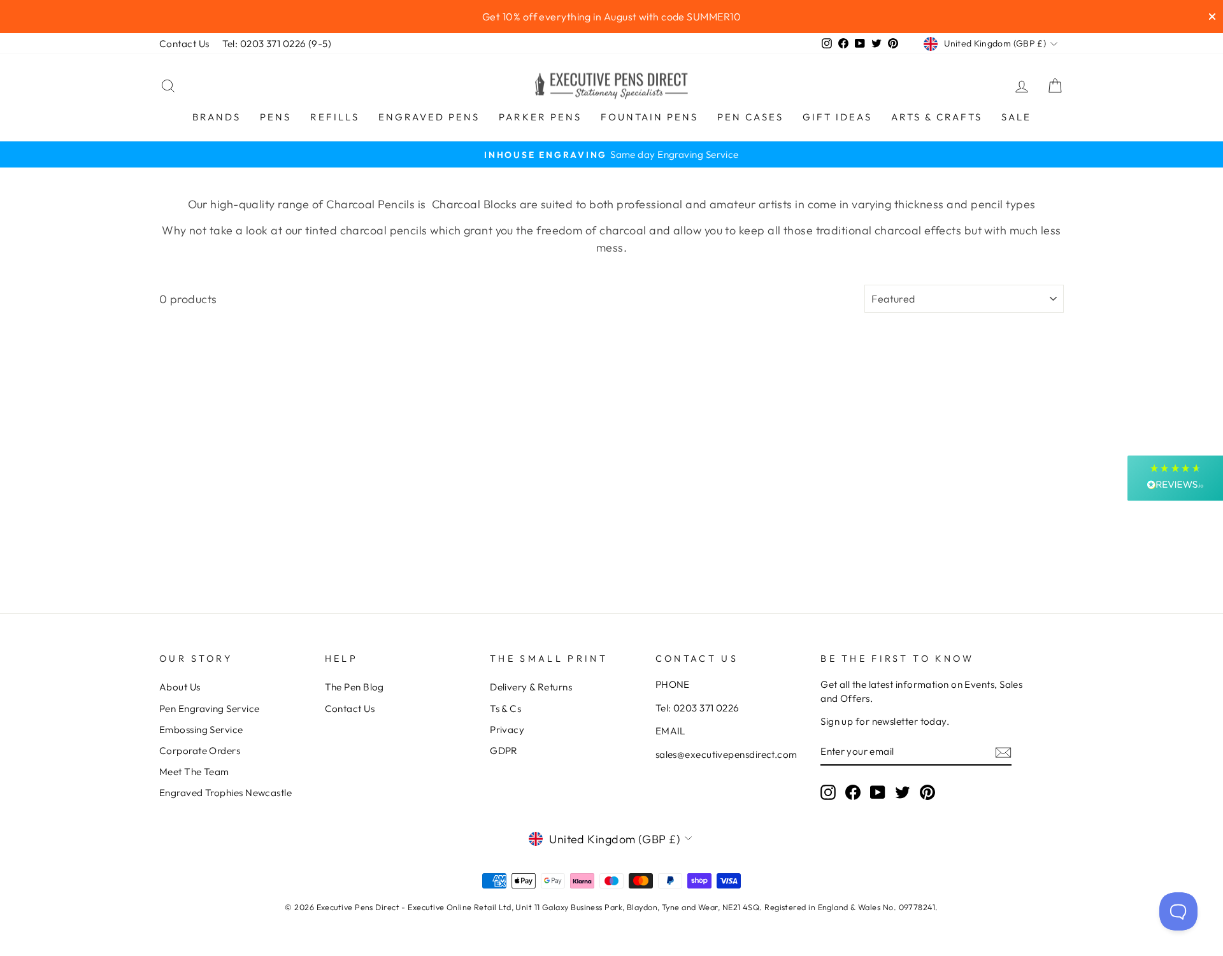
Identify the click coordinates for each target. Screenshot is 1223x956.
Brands (216, 117)
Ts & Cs (505, 709)
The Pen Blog (354, 687)
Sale (1016, 117)
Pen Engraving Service (209, 709)
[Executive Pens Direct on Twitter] (902, 792)
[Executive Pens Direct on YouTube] (877, 792)
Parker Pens (540, 117)
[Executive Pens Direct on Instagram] (828, 792)
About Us (180, 687)
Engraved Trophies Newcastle (225, 793)
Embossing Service (201, 730)
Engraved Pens (429, 117)
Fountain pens (649, 117)
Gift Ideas (837, 117)
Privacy (507, 730)
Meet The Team (194, 772)
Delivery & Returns (531, 687)
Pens (275, 117)
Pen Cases (750, 117)
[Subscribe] (1003, 751)
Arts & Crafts (936, 117)
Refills (334, 117)
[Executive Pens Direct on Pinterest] (927, 792)
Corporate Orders (199, 751)
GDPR (504, 751)
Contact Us (184, 44)
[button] (1175, 478)
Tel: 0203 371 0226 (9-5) (277, 44)
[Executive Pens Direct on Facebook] (853, 792)
